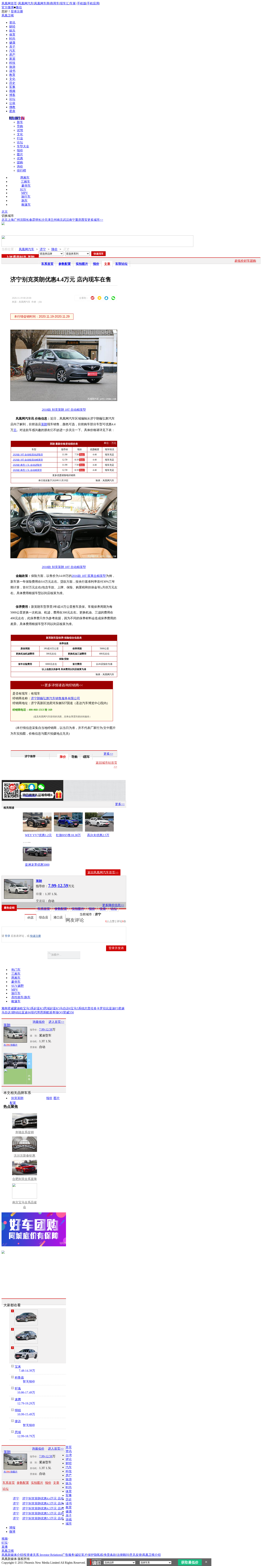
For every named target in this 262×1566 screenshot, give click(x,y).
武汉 (66, 219)
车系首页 (47, 263)
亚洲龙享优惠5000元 (37, 865)
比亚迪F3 (112, 1008)
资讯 (12, 22)
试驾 (20, 130)
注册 (20, 11)
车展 (73, 3)
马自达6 (65, 1008)
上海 (11, 219)
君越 (121, 1008)
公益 (12, 103)
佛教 (12, 107)
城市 (69, 1523)
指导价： (34, 1029)
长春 (29, 219)
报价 (20, 150)
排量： (40, 894)
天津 (47, 219)
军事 (12, 87)
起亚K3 (39, 1008)
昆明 (35, 219)
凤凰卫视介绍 (151, 1554)
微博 (12, 1531)
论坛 (12, 99)
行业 (20, 138)
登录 (14, 11)
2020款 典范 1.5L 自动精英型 (27, 470)
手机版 (81, 3)
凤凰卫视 (8, 15)
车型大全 (23, 146)
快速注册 (35, 936)
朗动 (15, 1012)
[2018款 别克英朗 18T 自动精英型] (66, 400)
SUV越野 (17, 985)
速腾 (18, 1399)
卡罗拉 (101, 1008)
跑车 (24, 200)
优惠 (20, 158)
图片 (20, 154)
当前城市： (87, 914)
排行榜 (21, 170)
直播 (5, 1546)
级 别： (34, 1035)
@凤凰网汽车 (29, 795)
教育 (12, 74)
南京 (60, 219)
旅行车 (25, 196)
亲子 (12, 46)
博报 (12, 1527)
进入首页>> (56, 1021)
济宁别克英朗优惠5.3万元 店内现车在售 (47, 1513)
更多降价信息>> (113, 905)
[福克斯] (26, 1354)
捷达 (18, 1421)
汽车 (12, 50)
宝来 (18, 1366)
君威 (11, 1008)
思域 (47, 1008)
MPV (24, 193)
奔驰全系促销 (24, 1132)
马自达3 (7, 1012)
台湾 (69, 1455)
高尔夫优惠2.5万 (98, 835)
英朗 (31, 257)
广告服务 (68, 1554)
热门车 (16, 969)
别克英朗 (17, 1098)
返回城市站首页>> (106, 764)
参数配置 (64, 263)
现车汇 (64, 3)
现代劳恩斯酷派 (41, 1012)
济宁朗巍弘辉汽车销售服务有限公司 (55, 698)
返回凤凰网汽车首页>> (103, 872)
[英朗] (18, 889)
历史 (12, 83)
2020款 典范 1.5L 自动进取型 (27, 465)
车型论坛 (121, 263)
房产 (12, 54)
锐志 (84, 1008)
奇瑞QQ (57, 1012)
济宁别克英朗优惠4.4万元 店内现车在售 (47, 1498)
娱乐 (12, 30)
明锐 (18, 1410)
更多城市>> (95, 219)
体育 (12, 34)
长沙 (41, 219)
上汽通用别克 (16, 257)
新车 (20, 122)
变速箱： (42, 900)
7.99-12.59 (45, 1029)
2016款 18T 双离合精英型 (89, 575)
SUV (23, 189)
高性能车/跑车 (20, 997)
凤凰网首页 (9, 3)
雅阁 (5, 1008)
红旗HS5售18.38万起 (68, 836)
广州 (17, 219)
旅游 (12, 66)
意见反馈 (135, 1554)
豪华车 (26, 185)
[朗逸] (26, 1317)
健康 (12, 42)
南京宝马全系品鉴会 (24, 1205)
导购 (20, 126)
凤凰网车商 (41, 3)
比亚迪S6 (24, 1012)
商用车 (54, 3)
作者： (15, 795)
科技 (12, 62)
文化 (12, 78)
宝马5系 (76, 1008)
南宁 (72, 219)
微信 (19, 7)
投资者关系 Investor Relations (43, 1554)
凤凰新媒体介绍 (12, 1554)
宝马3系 (28, 1008)
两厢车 (25, 177)
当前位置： (9, 249)
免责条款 (110, 1554)
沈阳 (23, 219)
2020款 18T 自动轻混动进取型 (28, 454)
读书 (12, 70)
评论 (69, 1459)
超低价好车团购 (245, 260)
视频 (12, 91)
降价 (54, 249)
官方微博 (8, 7)
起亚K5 (55, 1008)
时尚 (12, 38)
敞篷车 (26, 204)
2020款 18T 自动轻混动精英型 (28, 459)
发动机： (34, 1041)
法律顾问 (123, 1554)
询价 (20, 166)
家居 (12, 58)
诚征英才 (81, 1554)
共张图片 (10, 1045)
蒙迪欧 (18, 1008)
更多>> (108, 753)
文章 (107, 263)
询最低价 (39, 1021)
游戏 (69, 1519)
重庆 (78, 219)
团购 (20, 162)
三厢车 (25, 181)
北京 (5, 211)
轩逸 (18, 1388)
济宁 (43, 249)
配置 (13, 1102)
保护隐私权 (95, 1554)
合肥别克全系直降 (24, 1179)
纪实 (5, 1542)
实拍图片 (82, 263)
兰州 (54, 219)
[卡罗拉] (26, 1336)
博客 (12, 95)
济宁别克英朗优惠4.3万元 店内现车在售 (47, 1503)
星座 (12, 111)
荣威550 (68, 1012)
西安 (84, 219)
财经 (12, 26)
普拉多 (92, 1008)
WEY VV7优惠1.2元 (38, 835)
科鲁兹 (19, 1377)
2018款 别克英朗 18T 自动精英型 (64, 409)
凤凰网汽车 (26, 3)
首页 (69, 1447)
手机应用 (93, 3)
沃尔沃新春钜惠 (24, 1155)
